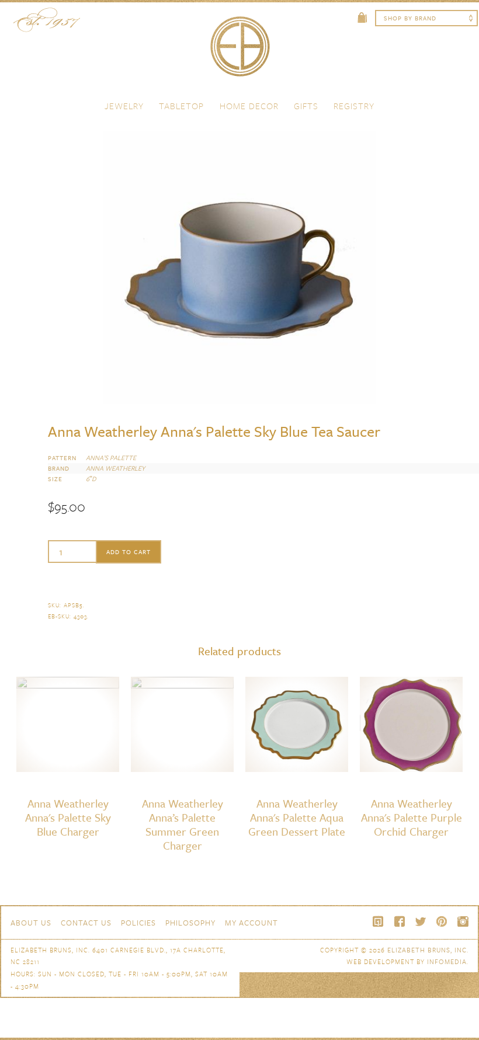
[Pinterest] (441, 921)
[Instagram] (462, 921)
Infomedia (447, 961)
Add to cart (128, 551)
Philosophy (190, 922)
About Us (31, 922)
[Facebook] (399, 921)
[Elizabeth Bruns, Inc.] (239, 52)
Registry (354, 105)
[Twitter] (420, 921)
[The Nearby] (378, 921)
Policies (138, 922)
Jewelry (124, 105)
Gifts (306, 105)
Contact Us (86, 922)
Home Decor (249, 105)
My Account (251, 922)
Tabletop (181, 105)
